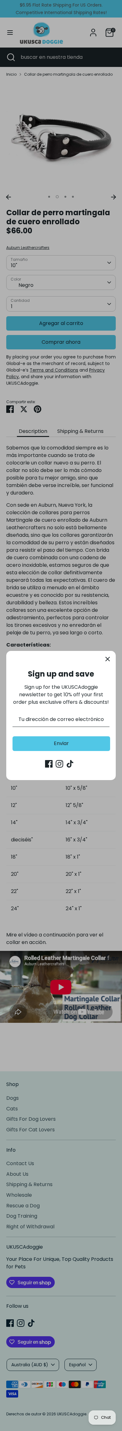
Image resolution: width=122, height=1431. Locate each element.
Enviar (61, 743)
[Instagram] (59, 764)
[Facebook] (49, 764)
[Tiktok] (70, 764)
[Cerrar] (107, 659)
